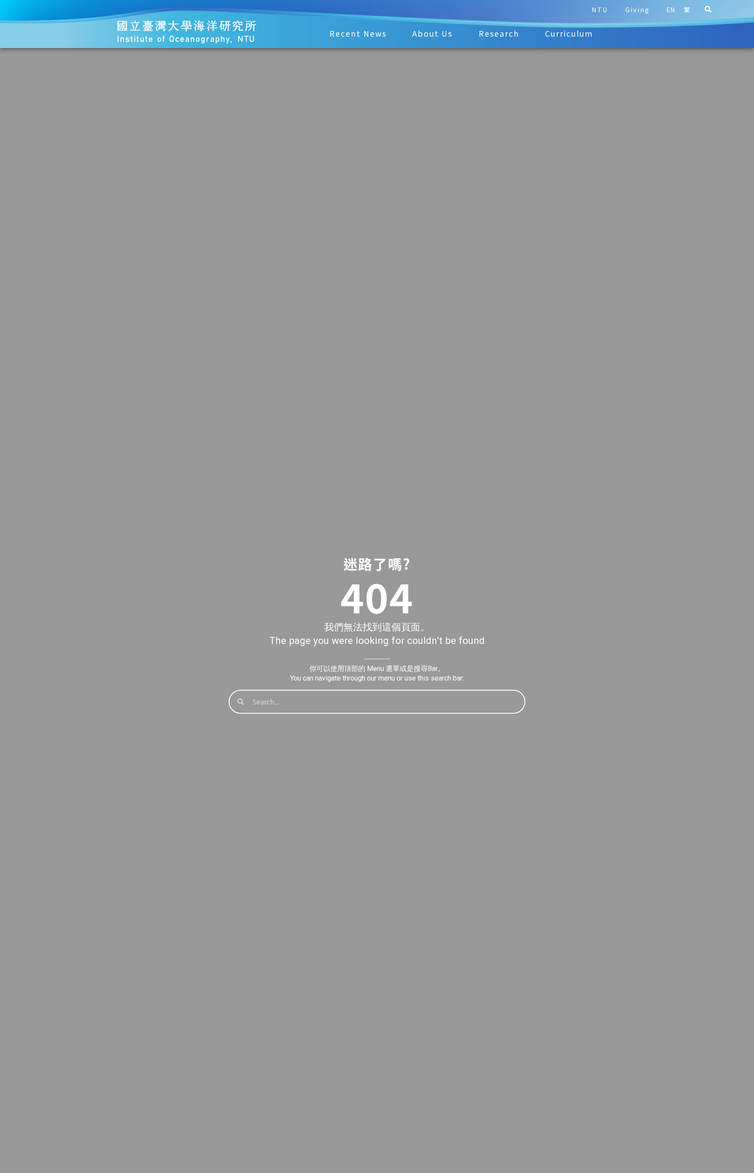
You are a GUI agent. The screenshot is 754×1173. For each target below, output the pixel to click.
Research (499, 33)
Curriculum (569, 33)
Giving (637, 9)
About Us (432, 33)
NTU (600, 9)
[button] (708, 9)
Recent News (358, 33)
